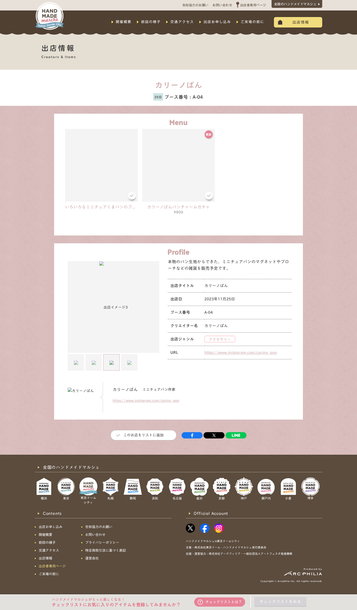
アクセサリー (220, 339)
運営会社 (92, 558)
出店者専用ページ (253, 5)
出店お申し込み (217, 22)
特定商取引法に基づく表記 (105, 550)
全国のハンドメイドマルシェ (295, 4)
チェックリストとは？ (223, 602)
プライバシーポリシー (102, 542)
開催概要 (123, 22)
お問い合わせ (222, 5)
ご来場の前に (252, 22)
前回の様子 (151, 22)
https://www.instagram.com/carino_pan (240, 352)
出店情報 (300, 22)
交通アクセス (182, 22)
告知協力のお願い (195, 5)
